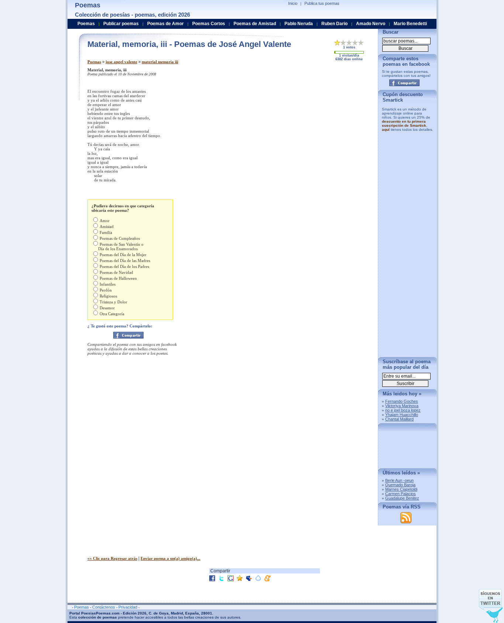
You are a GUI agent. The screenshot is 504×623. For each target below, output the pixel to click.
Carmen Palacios (400, 493)
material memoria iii (160, 61)
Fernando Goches (401, 401)
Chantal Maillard (399, 419)
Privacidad (127, 607)
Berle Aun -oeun (399, 480)
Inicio (292, 3)
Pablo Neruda (298, 23)
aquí (386, 129)
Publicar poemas (121, 23)
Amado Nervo (370, 23)
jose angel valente (121, 61)
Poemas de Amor (165, 23)
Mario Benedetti (410, 23)
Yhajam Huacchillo (401, 414)
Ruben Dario (334, 23)
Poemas (94, 61)
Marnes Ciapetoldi (401, 489)
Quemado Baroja (400, 485)
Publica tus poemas (321, 3)
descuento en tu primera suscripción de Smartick (404, 123)
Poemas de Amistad (255, 23)
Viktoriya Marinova (401, 406)
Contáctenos (103, 607)
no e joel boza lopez (403, 410)
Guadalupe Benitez (402, 498)
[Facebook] (128, 335)
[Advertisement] (311, 119)
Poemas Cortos (208, 23)
